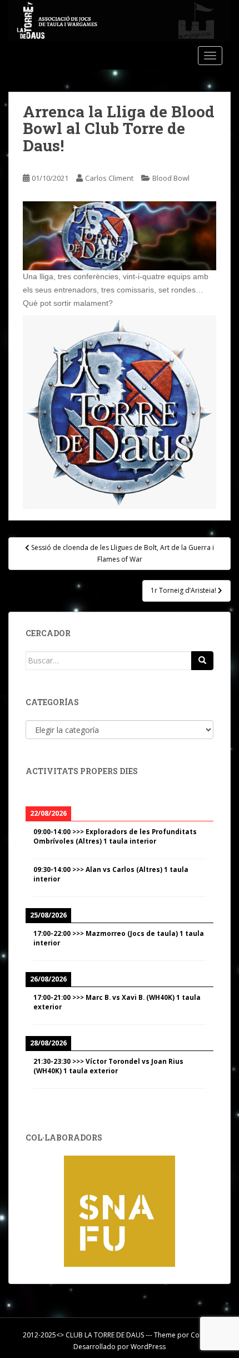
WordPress (148, 1346)
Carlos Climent (109, 178)
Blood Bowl (171, 178)
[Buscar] (202, 660)
